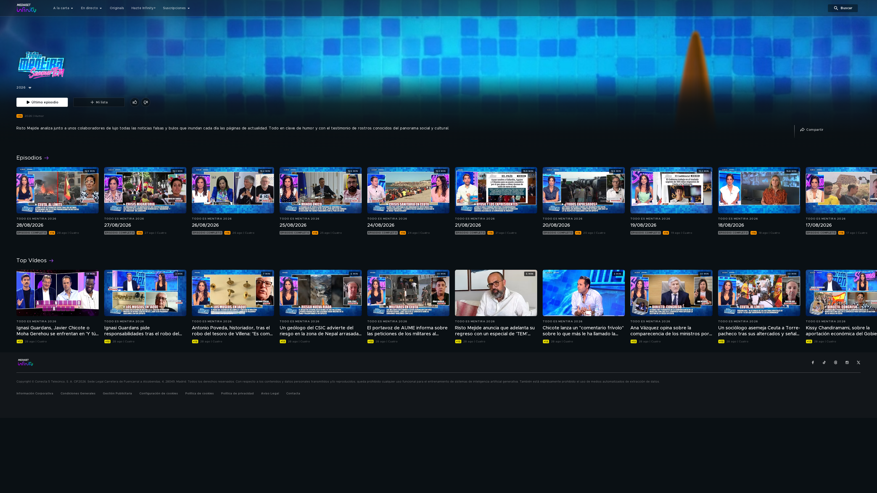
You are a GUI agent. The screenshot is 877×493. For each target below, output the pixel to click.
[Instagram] (847, 362)
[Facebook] (813, 362)
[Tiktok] (824, 362)
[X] (858, 362)
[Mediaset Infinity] (26, 8)
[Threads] (836, 362)
